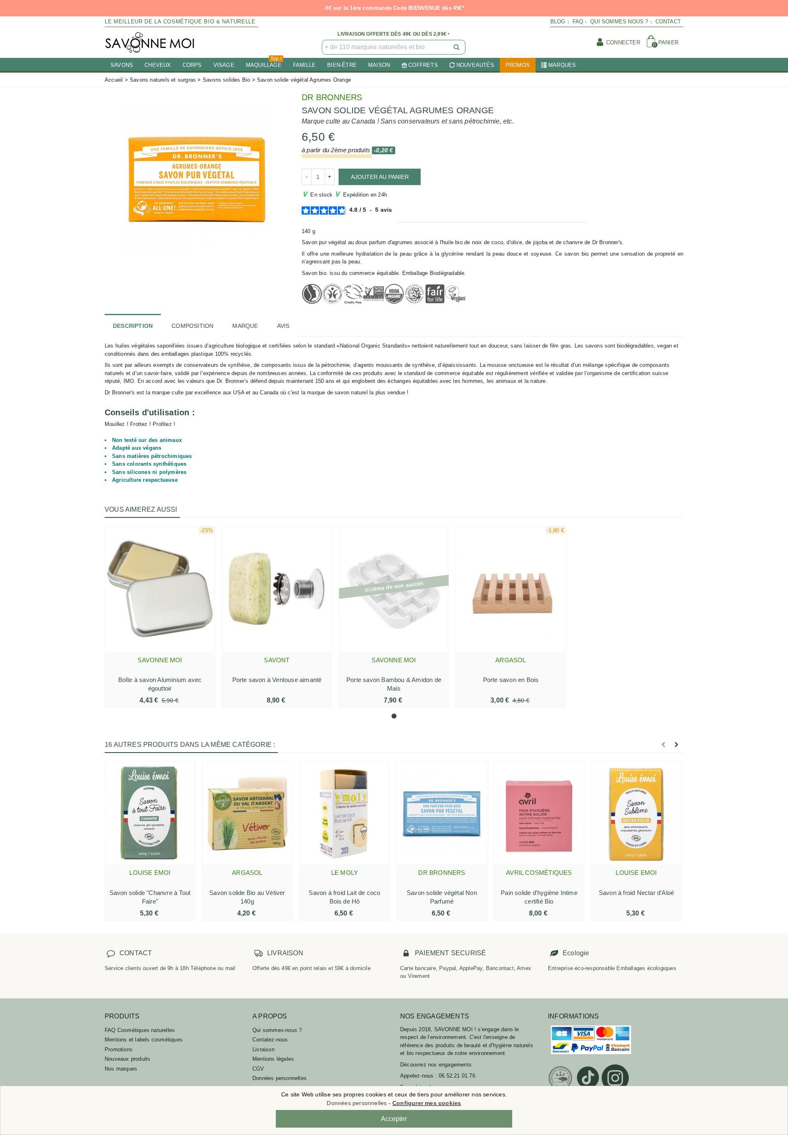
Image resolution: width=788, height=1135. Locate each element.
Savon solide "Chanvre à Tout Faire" (150, 897)
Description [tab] (133, 326)
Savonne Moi (159, 660)
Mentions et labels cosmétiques (144, 1040)
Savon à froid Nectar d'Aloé (636, 892)
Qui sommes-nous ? (277, 1030)
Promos (518, 65)
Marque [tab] (245, 326)
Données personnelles (279, 1078)
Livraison (263, 1049)
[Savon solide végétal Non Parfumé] (442, 813)
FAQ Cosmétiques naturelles (140, 1030)
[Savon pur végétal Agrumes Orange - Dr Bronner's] (197, 178)
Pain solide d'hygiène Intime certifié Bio (539, 897)
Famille (304, 65)
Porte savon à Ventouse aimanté (277, 679)
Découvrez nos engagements (436, 1065)
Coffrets (423, 65)
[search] (457, 47)
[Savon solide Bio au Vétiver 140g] (247, 813)
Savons (121, 65)
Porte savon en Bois (511, 679)
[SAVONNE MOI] (150, 42)
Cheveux (157, 65)
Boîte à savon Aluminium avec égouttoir (160, 684)
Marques (562, 65)
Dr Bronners (332, 97)
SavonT (276, 660)
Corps (192, 65)
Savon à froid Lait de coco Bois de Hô (344, 897)
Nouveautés (475, 65)
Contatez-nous (270, 1040)
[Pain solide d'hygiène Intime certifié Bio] (539, 813)
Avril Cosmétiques (539, 872)
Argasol (510, 660)
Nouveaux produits (127, 1059)
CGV (258, 1069)
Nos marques (121, 1069)
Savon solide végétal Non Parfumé (442, 897)
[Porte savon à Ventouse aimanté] (277, 589)
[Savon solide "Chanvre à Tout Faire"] (150, 813)
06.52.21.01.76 (457, 1076)
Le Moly (344, 872)
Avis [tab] (283, 326)
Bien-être (342, 65)
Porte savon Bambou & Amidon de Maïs (393, 684)
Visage (223, 65)
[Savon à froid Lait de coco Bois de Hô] (344, 813)
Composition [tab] (192, 326)
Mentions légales (273, 1059)
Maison (379, 65)
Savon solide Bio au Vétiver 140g (247, 897)
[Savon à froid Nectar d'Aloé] (636, 813)
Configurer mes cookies (426, 1103)
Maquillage (264, 63)
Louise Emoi (149, 872)
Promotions (119, 1049)
